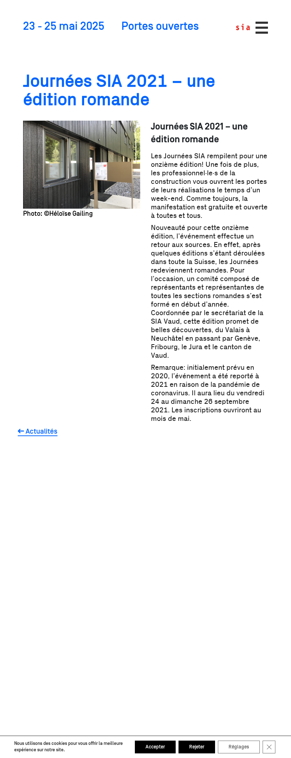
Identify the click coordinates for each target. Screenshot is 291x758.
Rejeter (196, 747)
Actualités (40, 431)
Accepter (155, 747)
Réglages (239, 747)
